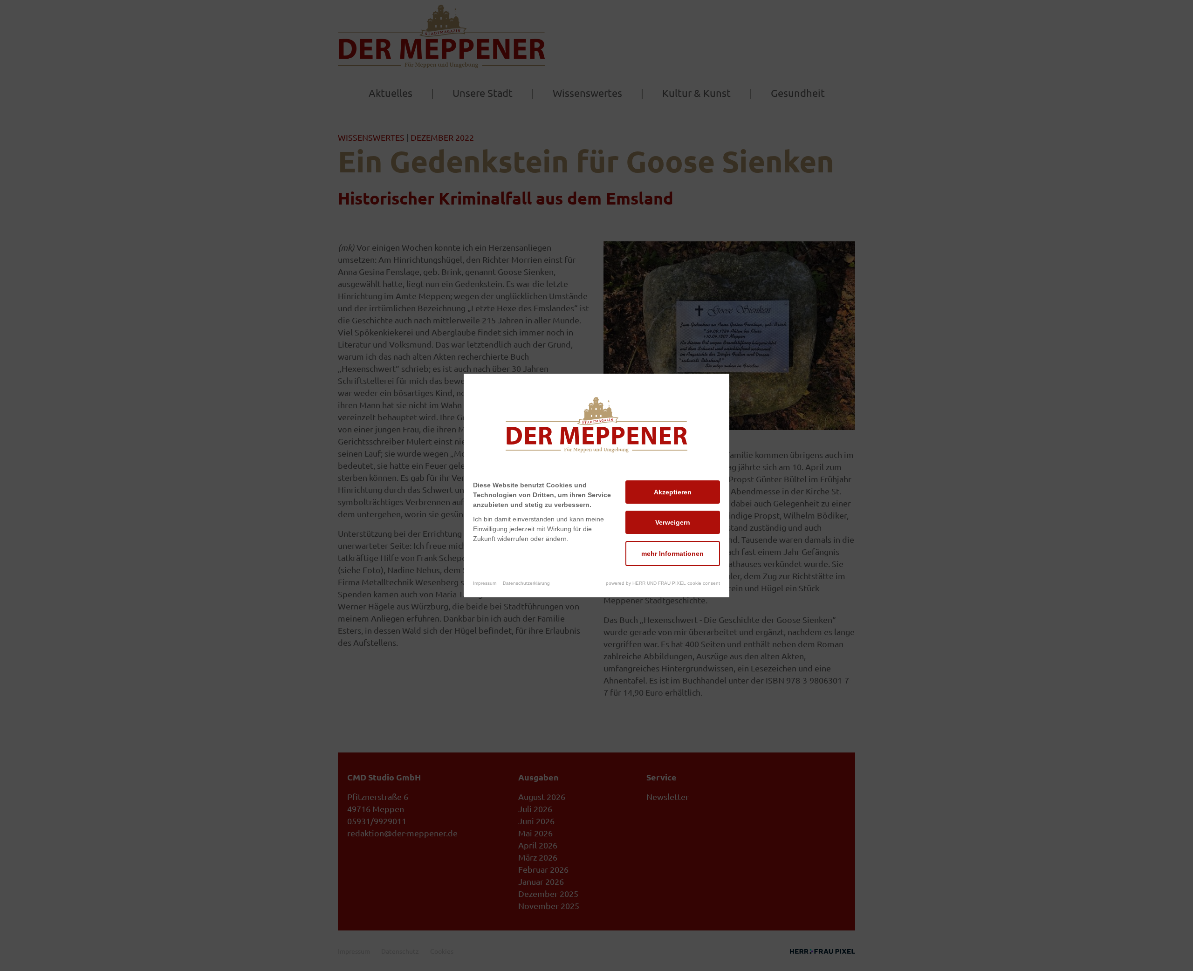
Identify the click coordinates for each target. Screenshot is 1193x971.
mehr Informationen (672, 553)
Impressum (484, 583)
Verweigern (672, 522)
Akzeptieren (673, 492)
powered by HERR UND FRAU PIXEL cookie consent (663, 583)
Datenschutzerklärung (526, 583)
